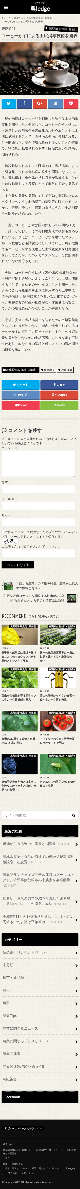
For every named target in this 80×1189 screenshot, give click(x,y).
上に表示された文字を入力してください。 (31, 546)
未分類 (8, 965)
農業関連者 (11, 1053)
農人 (6, 990)
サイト (6, 515)
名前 (7, 482)
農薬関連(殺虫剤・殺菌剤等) (17, 1150)
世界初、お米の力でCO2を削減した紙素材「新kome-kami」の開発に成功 (36, 901)
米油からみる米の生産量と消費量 (36, 843)
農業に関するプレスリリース (26, 1041)
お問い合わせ (28, 1173)
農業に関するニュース (20, 1028)
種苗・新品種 (13, 977)
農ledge (40, 8)
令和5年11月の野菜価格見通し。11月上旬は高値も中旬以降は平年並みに (38, 919)
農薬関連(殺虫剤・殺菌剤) (21, 369)
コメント (10, 448)
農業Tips (10, 1015)
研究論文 (49, 369)
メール (8, 499)
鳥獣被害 (10, 1079)
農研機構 (66, 369)
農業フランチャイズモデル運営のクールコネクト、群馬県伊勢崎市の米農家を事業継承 (38, 879)
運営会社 (12, 1173)
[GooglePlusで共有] (40, 103)
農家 (6, 1003)
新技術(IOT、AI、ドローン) (25, 952)
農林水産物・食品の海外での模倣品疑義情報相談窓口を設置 (38, 859)
